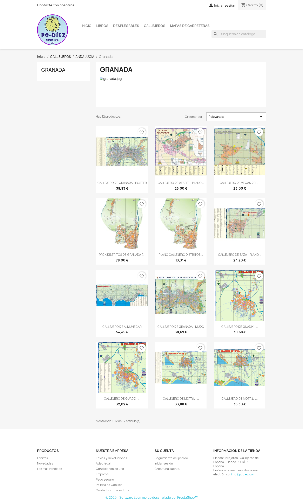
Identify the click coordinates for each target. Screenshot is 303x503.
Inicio (86, 25)
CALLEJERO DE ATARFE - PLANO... (181, 183)
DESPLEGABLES (126, 25)
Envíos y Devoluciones (111, 458)
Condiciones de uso (110, 469)
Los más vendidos (49, 469)
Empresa (102, 474)
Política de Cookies (109, 485)
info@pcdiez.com (243, 474)
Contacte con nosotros (55, 5)
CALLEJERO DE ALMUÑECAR (122, 327)
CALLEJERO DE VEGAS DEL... (239, 183)
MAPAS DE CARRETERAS (190, 25)
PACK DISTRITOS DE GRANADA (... (122, 255)
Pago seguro (105, 479)
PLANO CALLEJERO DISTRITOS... (181, 255)
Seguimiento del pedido (171, 458)
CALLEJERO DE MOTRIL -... (181, 398)
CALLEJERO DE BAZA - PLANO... (239, 255)
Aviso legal (103, 463)
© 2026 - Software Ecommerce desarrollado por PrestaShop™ (152, 497)
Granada (53, 69)
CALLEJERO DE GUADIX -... (239, 327)
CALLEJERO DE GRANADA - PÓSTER (122, 183)
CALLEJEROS (154, 25)
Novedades (45, 463)
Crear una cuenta (167, 469)
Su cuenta (164, 450)
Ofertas (42, 458)
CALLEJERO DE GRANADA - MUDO (180, 327)
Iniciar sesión (164, 463)
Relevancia (236, 116)
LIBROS (102, 25)
